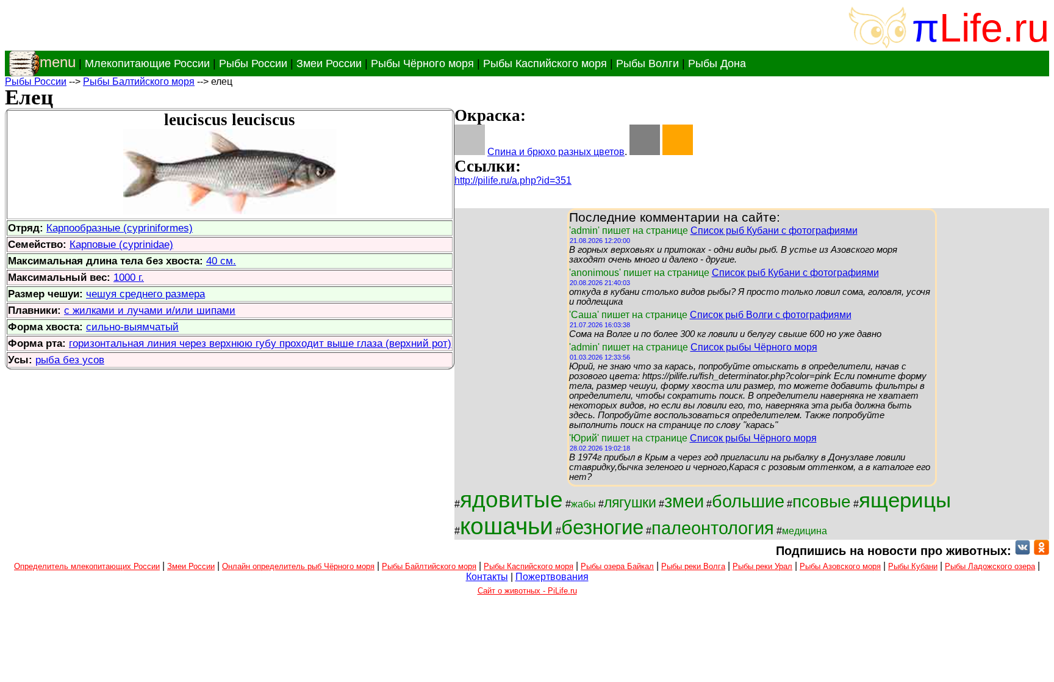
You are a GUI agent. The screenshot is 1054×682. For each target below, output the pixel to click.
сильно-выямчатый (132, 327)
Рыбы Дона (717, 63)
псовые (821, 501)
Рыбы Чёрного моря (422, 63)
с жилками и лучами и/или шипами (149, 310)
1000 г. (128, 277)
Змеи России (329, 63)
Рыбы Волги (647, 63)
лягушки (630, 502)
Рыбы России (253, 63)
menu (58, 62)
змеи (684, 501)
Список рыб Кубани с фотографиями (774, 230)
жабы (583, 504)
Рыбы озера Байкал (617, 566)
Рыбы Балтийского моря (139, 81)
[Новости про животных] (1022, 550)
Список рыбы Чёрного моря (753, 347)
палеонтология (712, 528)
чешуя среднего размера (145, 294)
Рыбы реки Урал (762, 566)
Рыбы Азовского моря (840, 566)
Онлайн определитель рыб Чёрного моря (298, 566)
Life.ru (994, 27)
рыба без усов (69, 360)
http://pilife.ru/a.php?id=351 (513, 180)
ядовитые (511, 499)
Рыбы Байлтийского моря (429, 566)
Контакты (487, 576)
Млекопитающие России (147, 63)
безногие (602, 527)
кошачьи (506, 526)
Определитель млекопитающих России (87, 566)
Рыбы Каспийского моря (545, 63)
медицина (804, 531)
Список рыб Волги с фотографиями (770, 315)
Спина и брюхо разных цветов (556, 152)
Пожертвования (552, 576)
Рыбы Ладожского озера (990, 566)
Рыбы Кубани (912, 566)
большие (748, 501)
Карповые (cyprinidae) (121, 244)
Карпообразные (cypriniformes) (119, 228)
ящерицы (905, 500)
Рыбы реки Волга (693, 566)
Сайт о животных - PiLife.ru (527, 590)
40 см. (221, 261)
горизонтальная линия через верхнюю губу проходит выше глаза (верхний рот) (260, 343)
